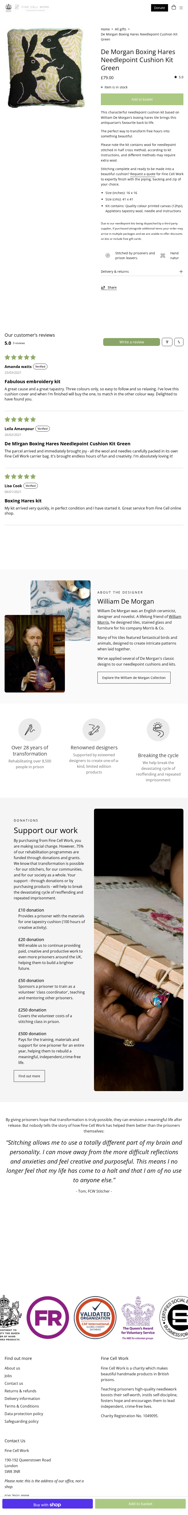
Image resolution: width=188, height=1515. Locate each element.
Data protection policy (24, 1413)
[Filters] (167, 342)
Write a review (131, 342)
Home (105, 29)
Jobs (8, 1375)
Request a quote (142, 174)
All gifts (120, 29)
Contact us (14, 1383)
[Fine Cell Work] (27, 7)
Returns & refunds (20, 1390)
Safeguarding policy (22, 1421)
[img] (178, 77)
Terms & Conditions (22, 1406)
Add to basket (140, 1503)
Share (112, 287)
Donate (159, 8)
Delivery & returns (115, 271)
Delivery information (22, 1398)
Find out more (29, 1076)
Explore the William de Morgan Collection (134, 677)
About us (12, 1368)
